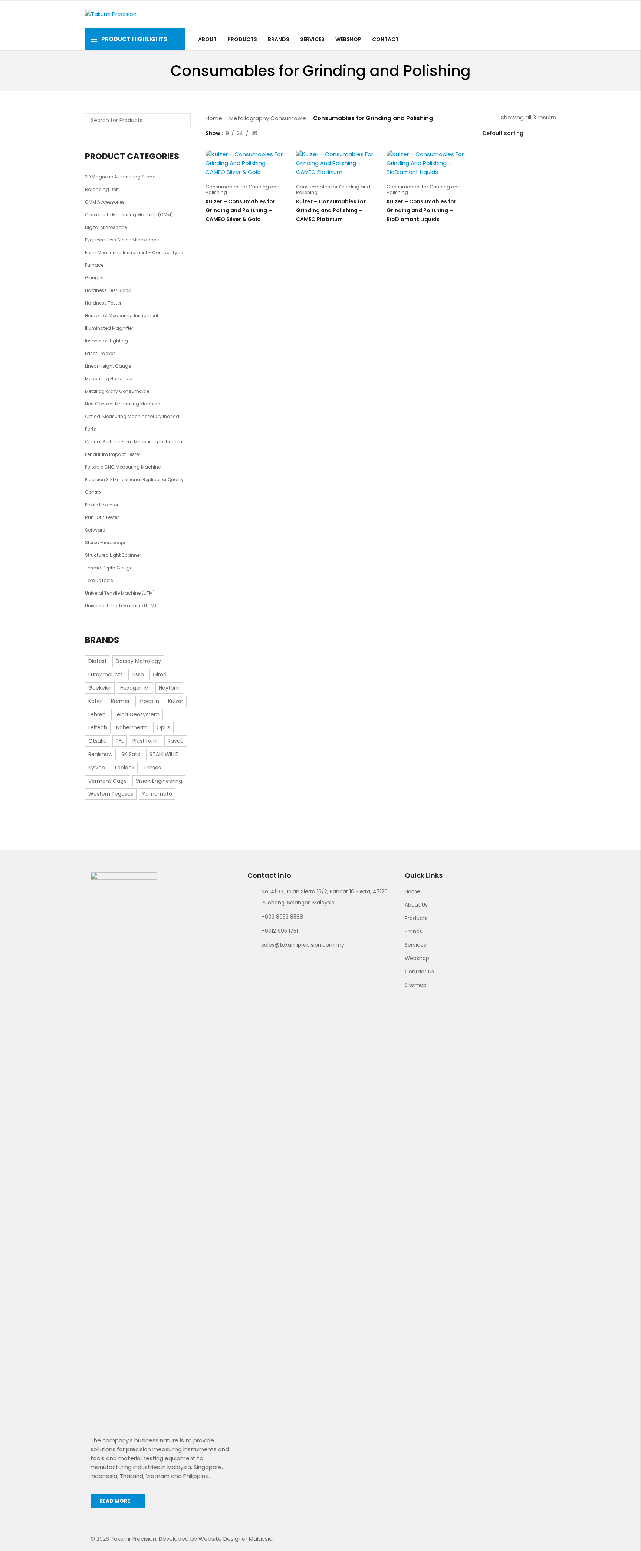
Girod (160, 674)
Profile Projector (101, 505)
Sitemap (416, 985)
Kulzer (175, 701)
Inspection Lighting (106, 341)
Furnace (94, 265)
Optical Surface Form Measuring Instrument (134, 441)
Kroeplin (149, 701)
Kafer (95, 701)
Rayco (176, 741)
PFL (120, 741)
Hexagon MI (135, 687)
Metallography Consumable (267, 118)
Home (214, 118)
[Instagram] (534, 39)
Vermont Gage (107, 781)
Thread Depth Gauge (108, 568)
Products (416, 918)
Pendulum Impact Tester (112, 454)
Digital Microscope (106, 227)
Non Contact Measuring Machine (122, 404)
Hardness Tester (103, 303)
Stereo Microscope (105, 542)
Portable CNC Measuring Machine (123, 467)
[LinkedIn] (552, 39)
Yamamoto (157, 794)
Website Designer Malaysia (235, 1538)
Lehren (97, 714)
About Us (416, 904)
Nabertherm (132, 727)
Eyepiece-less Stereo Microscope (122, 240)
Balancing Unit (102, 189)
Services (415, 945)
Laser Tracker (100, 353)
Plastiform (145, 741)
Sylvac (96, 767)
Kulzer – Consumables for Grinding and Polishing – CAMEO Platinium (331, 210)
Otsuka (97, 741)
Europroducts (105, 674)
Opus (163, 727)
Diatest (97, 661)
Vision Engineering (159, 781)
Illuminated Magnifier (109, 328)
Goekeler (99, 687)
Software (95, 530)
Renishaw (100, 754)
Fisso (138, 674)
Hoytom (169, 687)
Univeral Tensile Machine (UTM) (120, 593)
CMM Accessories (105, 202)
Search (182, 120)
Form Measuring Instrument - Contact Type (134, 252)
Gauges (94, 278)
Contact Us (419, 971)
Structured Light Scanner (113, 555)
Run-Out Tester (102, 517)
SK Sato (131, 754)
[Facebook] (526, 39)
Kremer (120, 701)
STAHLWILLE (163, 754)
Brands (413, 931)
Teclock (124, 767)
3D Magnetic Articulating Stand (120, 177)
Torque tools (99, 580)
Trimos (152, 767)
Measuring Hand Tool (109, 378)
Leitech (97, 727)
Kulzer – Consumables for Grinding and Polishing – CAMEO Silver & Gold (240, 210)
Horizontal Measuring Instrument (121, 315)
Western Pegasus (110, 794)
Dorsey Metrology (138, 661)
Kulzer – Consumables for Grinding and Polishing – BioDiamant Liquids (421, 210)
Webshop (417, 958)
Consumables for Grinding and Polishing (243, 189)
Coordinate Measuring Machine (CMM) (129, 214)
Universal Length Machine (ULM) (120, 605)
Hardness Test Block (108, 290)
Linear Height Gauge (108, 366)
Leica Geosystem (137, 714)
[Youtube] (543, 39)
